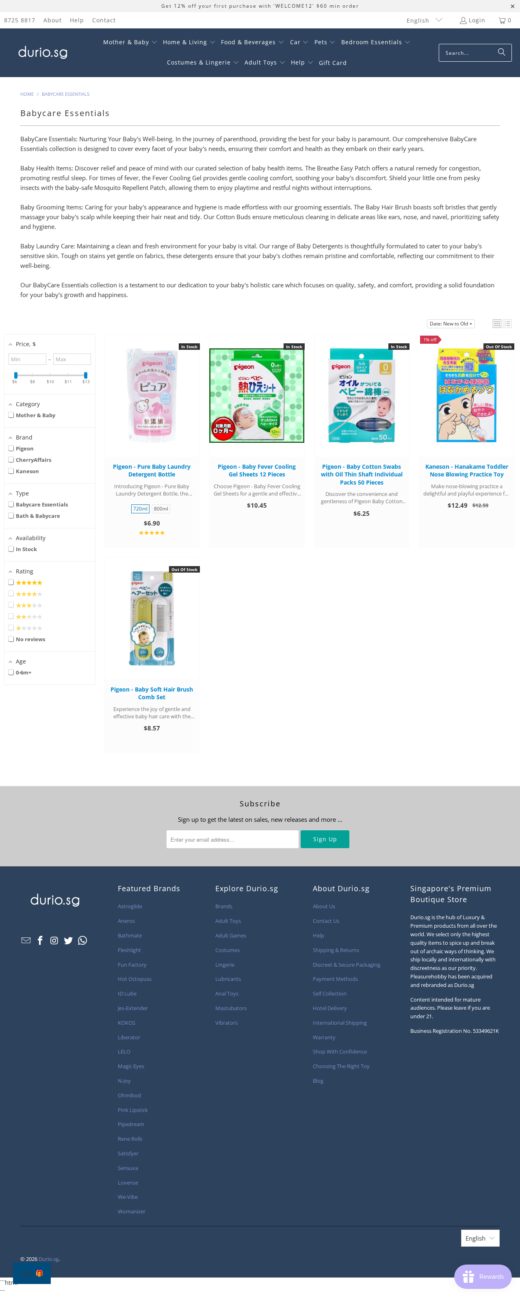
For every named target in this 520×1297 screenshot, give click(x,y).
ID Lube (127, 993)
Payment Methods (335, 978)
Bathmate (130, 935)
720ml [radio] (140, 508)
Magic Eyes (131, 1066)
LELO (124, 1051)
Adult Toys (228, 920)
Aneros (126, 920)
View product (466, 403)
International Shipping (340, 1022)
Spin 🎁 (31, 1273)
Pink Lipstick (133, 1110)
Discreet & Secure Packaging (346, 964)
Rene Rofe (130, 1138)
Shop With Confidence (340, 1051)
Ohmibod (129, 1095)
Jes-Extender (133, 1008)
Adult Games (230, 935)
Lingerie (224, 964)
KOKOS (126, 1022)
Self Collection (330, 993)
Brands (223, 906)
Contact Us (326, 920)
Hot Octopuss (135, 978)
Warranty (324, 1037)
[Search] (502, 53)
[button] (130, 42)
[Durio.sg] (41, 52)
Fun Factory (132, 964)
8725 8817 (19, 20)
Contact (104, 20)
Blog (318, 1080)
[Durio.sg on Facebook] (41, 941)
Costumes (227, 950)
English (419, 20)
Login (477, 20)
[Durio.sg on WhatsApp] (83, 941)
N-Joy (124, 1080)
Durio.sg (48, 1259)
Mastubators (231, 1008)
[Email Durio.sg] (26, 941)
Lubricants (228, 978)
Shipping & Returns (336, 950)
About (52, 20)
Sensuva (128, 1168)
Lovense (128, 1182)
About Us (324, 906)
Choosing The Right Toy (341, 1066)
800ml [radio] (161, 508)
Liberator (129, 1037)
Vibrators (226, 1022)
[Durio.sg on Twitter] (69, 941)
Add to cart (151, 403)
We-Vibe (128, 1196)
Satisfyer (128, 1153)
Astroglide (130, 906)
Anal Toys (226, 993)
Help (77, 20)
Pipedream (131, 1124)
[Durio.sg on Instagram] (54, 941)
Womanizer (131, 1211)
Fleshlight (129, 950)
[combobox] (475, 53)
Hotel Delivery (330, 1008)
